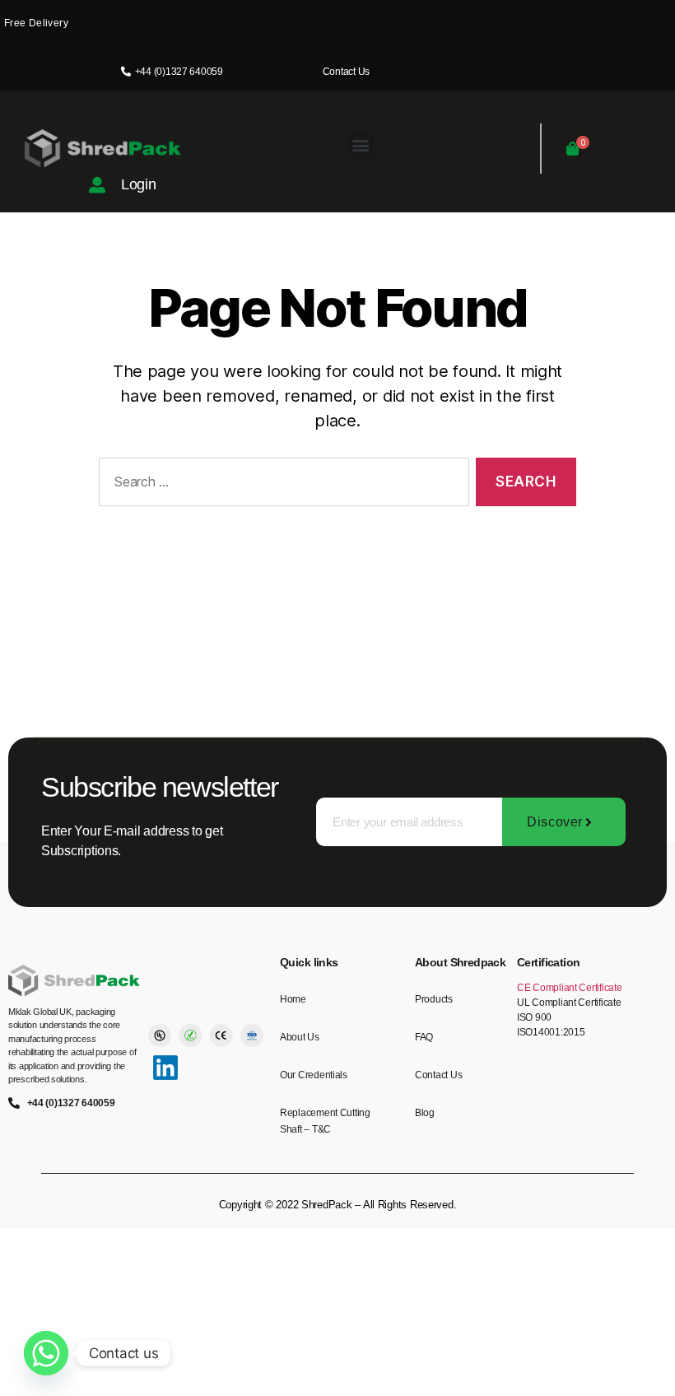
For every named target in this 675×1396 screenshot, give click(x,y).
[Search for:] (280, 485)
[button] (361, 144)
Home (293, 999)
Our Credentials (313, 1075)
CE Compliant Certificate (569, 987)
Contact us (438, 1075)
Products (434, 999)
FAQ (424, 1037)
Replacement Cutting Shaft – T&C (325, 1121)
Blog (425, 1113)
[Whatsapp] (46, 1353)
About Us (299, 1037)
